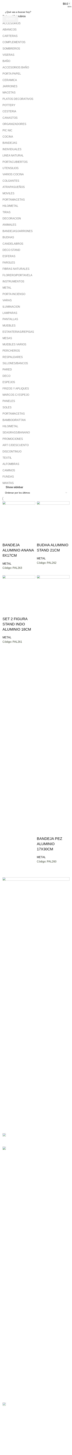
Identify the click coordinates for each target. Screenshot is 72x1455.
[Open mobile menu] (4, 4)
